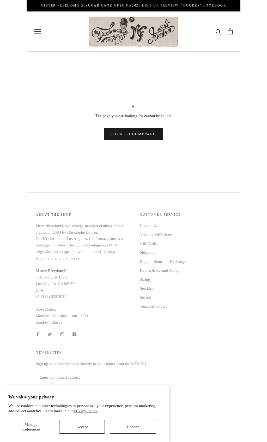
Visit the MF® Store (156, 234)
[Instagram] (62, 334)
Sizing (145, 279)
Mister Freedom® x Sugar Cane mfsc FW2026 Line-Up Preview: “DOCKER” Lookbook (133, 5)
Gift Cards (148, 243)
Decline (133, 427)
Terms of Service (153, 306)
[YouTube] (74, 334)
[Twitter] (50, 334)
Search (145, 297)
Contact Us (149, 225)
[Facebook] (38, 334)
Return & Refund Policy (159, 270)
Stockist (146, 288)
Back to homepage (133, 134)
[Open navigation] (37, 31)
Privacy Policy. (86, 411)
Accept (82, 427)
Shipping (147, 252)
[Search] (218, 31)
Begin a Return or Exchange (163, 261)
